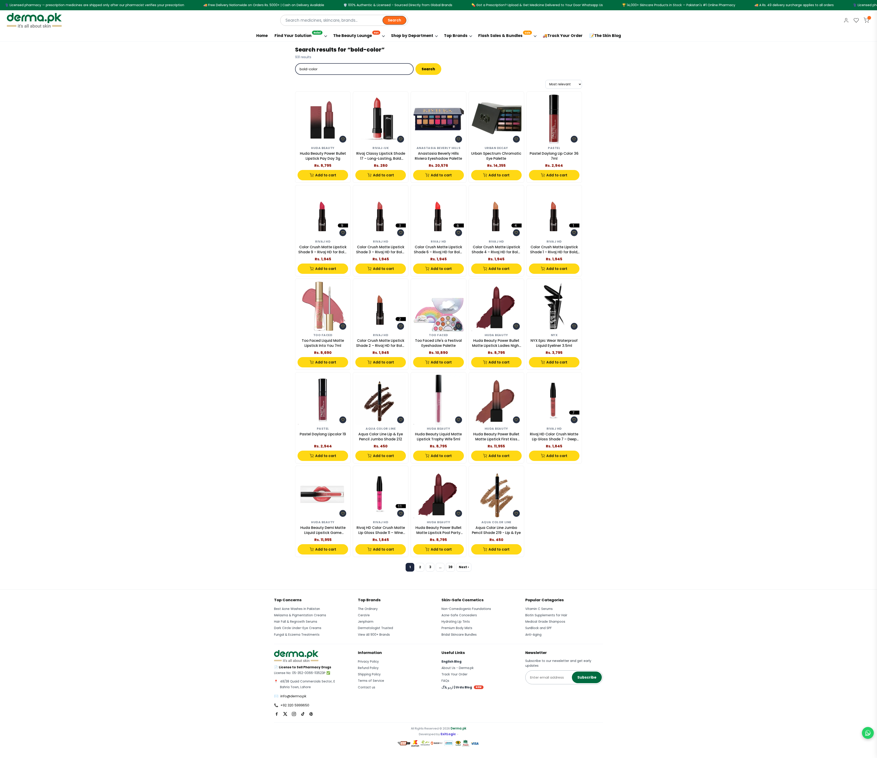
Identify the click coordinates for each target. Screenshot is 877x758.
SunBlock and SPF (538, 628)
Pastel (554, 148)
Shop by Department (412, 35)
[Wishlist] (856, 20)
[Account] (846, 20)
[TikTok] (302, 713)
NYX (554, 335)
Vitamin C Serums (539, 609)
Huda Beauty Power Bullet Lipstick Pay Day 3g (323, 156)
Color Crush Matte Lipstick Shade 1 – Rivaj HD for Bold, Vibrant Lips (554, 250)
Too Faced (323, 335)
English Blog (451, 661)
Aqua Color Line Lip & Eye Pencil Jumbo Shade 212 (380, 437)
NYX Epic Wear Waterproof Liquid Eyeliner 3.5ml (554, 343)
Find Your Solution (298, 34)
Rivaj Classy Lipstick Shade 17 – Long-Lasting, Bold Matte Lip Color (380, 156)
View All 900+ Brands (374, 635)
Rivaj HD (322, 242)
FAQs (445, 681)
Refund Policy (368, 668)
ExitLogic (448, 734)
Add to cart (325, 175)
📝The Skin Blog (605, 35)
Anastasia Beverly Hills (439, 148)
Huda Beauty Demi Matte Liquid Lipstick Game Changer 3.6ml (323, 530)
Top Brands (456, 35)
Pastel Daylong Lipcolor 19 (323, 434)
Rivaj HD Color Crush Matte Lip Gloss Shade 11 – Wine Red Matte (381, 530)
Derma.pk (458, 728)
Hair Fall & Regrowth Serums (295, 621)
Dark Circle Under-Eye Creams (297, 628)
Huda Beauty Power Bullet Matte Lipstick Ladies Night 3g (496, 343)
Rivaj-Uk (380, 148)
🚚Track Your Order (563, 35)
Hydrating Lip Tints (455, 621)
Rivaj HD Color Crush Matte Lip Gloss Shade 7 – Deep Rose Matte (554, 437)
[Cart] (866, 20)
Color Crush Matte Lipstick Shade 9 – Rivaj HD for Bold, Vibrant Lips (322, 250)
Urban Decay (496, 148)
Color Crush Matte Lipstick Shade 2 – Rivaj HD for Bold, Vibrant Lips (380, 343)
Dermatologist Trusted (375, 628)
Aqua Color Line (381, 429)
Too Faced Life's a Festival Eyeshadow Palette (438, 343)
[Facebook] (276, 713)
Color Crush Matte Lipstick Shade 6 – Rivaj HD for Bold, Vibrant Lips (438, 250)
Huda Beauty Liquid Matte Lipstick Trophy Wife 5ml (438, 437)
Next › (464, 567)
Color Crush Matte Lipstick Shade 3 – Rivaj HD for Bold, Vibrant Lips (380, 250)
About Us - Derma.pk (457, 668)
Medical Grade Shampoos (545, 621)
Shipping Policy (369, 674)
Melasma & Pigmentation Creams (300, 615)
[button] (342, 139)
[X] (285, 713)
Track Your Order (454, 674)
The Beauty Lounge (356, 34)
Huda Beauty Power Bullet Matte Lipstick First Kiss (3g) (496, 437)
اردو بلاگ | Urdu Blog (461, 687)
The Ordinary (368, 609)
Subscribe (586, 677)
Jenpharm (365, 621)
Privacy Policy (368, 661)
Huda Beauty (323, 148)
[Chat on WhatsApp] (868, 733)
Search (394, 20)
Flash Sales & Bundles (504, 34)
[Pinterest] (311, 713)
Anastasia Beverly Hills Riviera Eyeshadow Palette (438, 156)
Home (262, 35)
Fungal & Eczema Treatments (297, 635)
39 (450, 567)
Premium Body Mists (456, 628)
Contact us (366, 687)
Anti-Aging (533, 635)
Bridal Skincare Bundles (459, 635)
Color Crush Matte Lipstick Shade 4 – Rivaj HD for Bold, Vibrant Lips (496, 250)
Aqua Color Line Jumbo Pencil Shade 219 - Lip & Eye (496, 530)
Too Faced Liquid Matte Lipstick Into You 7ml (323, 343)
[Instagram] (293, 713)
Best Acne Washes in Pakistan (297, 609)
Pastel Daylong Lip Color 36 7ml (554, 156)
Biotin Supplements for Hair (546, 615)
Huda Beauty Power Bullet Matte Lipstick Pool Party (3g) (438, 530)
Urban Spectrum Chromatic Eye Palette (496, 156)
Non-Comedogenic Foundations (466, 609)
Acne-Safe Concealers (459, 615)
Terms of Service (371, 681)
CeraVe (364, 615)
